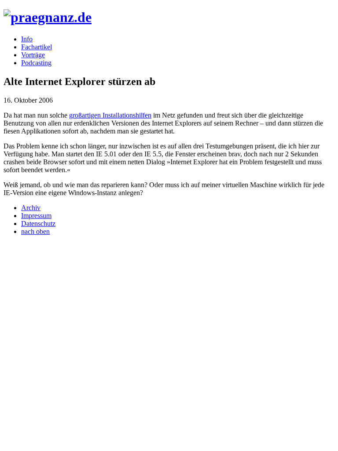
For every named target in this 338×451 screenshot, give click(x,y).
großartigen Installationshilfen (110, 115)
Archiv (30, 207)
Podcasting (36, 63)
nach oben (35, 231)
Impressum (36, 215)
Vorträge (33, 55)
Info (27, 39)
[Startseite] (48, 17)
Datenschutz (38, 223)
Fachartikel (36, 47)
